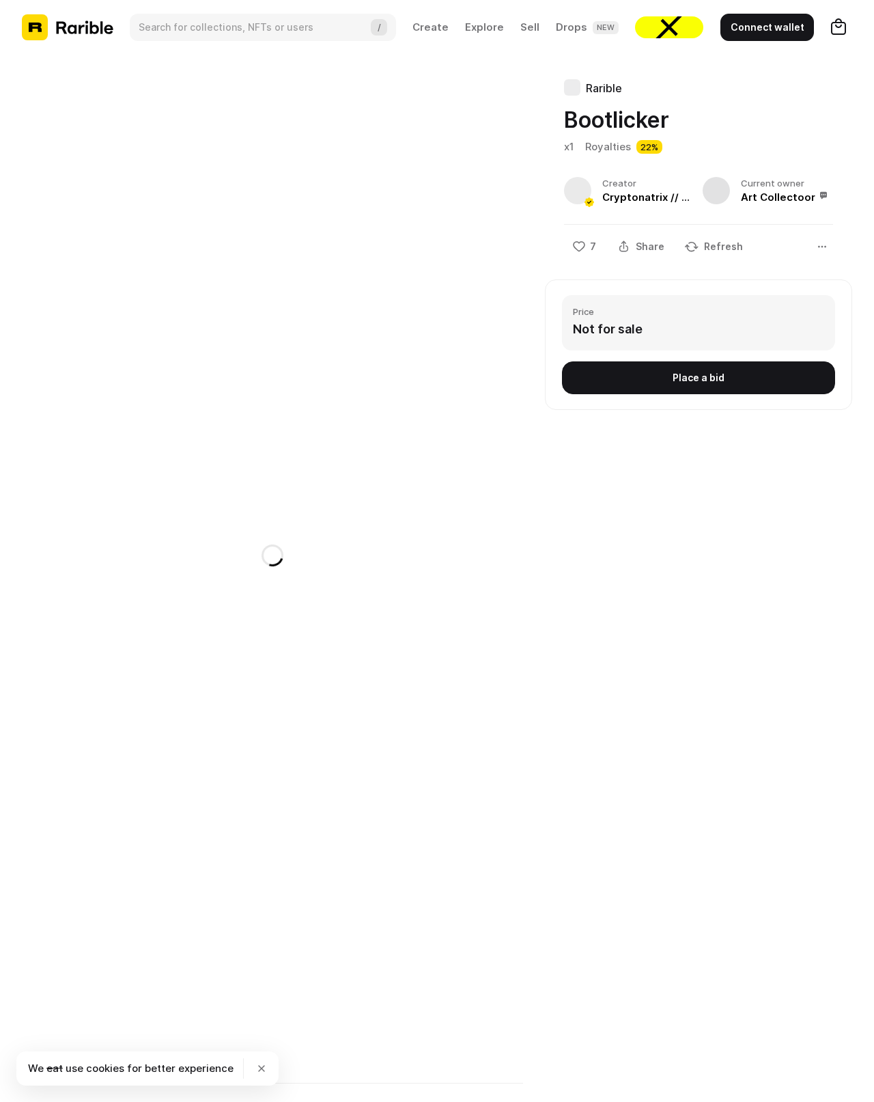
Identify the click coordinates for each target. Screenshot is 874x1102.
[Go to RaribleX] (669, 27)
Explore (484, 26)
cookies (105, 1068)
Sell (529, 26)
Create (430, 26)
